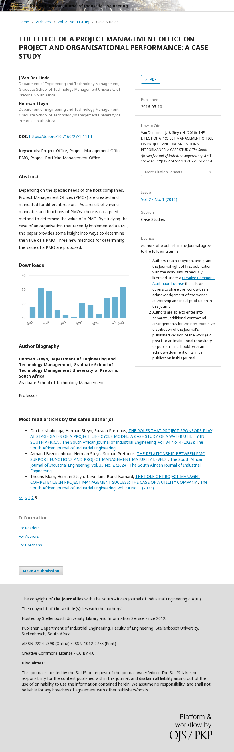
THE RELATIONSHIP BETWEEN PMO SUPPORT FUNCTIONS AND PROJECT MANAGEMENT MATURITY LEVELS (117, 456)
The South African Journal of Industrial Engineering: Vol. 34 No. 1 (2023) (118, 485)
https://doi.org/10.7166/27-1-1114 (60, 136)
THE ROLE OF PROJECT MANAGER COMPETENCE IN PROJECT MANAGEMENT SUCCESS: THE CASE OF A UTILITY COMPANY (115, 479)
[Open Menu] (19, 5)
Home (24, 21)
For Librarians (30, 544)
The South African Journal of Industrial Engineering (77, 5)
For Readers (29, 527)
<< (21, 497)
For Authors (29, 536)
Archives (43, 21)
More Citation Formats (163, 171)
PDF (152, 79)
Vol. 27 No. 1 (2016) (73, 21)
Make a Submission (41, 570)
